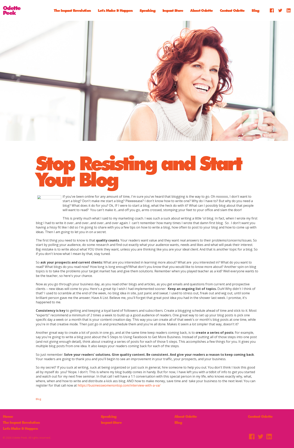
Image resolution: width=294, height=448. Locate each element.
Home (8, 416)
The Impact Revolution (72, 10)
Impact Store (172, 10)
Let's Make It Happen (115, 10)
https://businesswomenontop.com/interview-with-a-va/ (119, 385)
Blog (255, 10)
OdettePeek (11, 10)
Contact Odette (232, 10)
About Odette (201, 10)
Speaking (147, 10)
